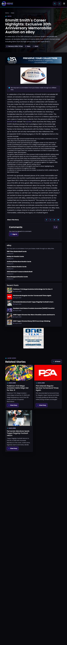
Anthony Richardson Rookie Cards (19, 262)
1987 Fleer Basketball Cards (17, 251)
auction (29, 122)
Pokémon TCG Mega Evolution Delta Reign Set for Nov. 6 (32, 289)
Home (7, 13)
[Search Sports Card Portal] (54, 3)
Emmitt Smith (12, 122)
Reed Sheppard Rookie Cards (17, 277)
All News (57, 361)
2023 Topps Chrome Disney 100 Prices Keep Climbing (31, 321)
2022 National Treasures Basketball (19, 272)
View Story (13, 405)
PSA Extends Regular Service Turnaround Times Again (32, 295)
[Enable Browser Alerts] (59, 3)
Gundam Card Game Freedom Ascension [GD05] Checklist (33, 308)
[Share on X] (50, 219)
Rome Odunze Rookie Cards (16, 267)
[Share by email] (58, 219)
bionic (36, 46)
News (12, 13)
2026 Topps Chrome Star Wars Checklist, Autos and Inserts (34, 315)
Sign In (14, 234)
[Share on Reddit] (54, 219)
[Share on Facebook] (46, 219)
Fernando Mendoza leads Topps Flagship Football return (33, 302)
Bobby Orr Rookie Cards (15, 256)
